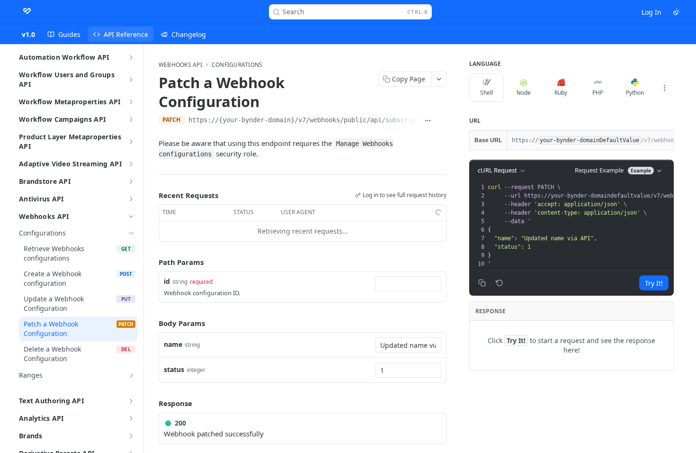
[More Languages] (664, 88)
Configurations (237, 65)
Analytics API (41, 418)
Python (635, 93)
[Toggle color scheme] (676, 11)
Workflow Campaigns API (62, 119)
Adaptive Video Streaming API (70, 163)
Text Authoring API (51, 400)
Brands (31, 435)
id (167, 281)
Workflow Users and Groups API (67, 79)
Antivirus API (41, 198)
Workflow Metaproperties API (70, 101)
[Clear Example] (499, 282)
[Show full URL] (428, 121)
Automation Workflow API (64, 57)
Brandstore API (45, 181)
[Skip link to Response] (152, 403)
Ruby (560, 93)
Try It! (654, 283)
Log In (651, 12)
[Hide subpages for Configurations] (131, 233)
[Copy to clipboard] (441, 121)
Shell (486, 93)
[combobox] (408, 283)
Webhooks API (44, 216)
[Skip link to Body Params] (152, 323)
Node (524, 93)
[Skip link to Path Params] (152, 262)
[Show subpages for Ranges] (131, 375)
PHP (597, 93)
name (173, 344)
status (174, 369)
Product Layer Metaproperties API (70, 141)
